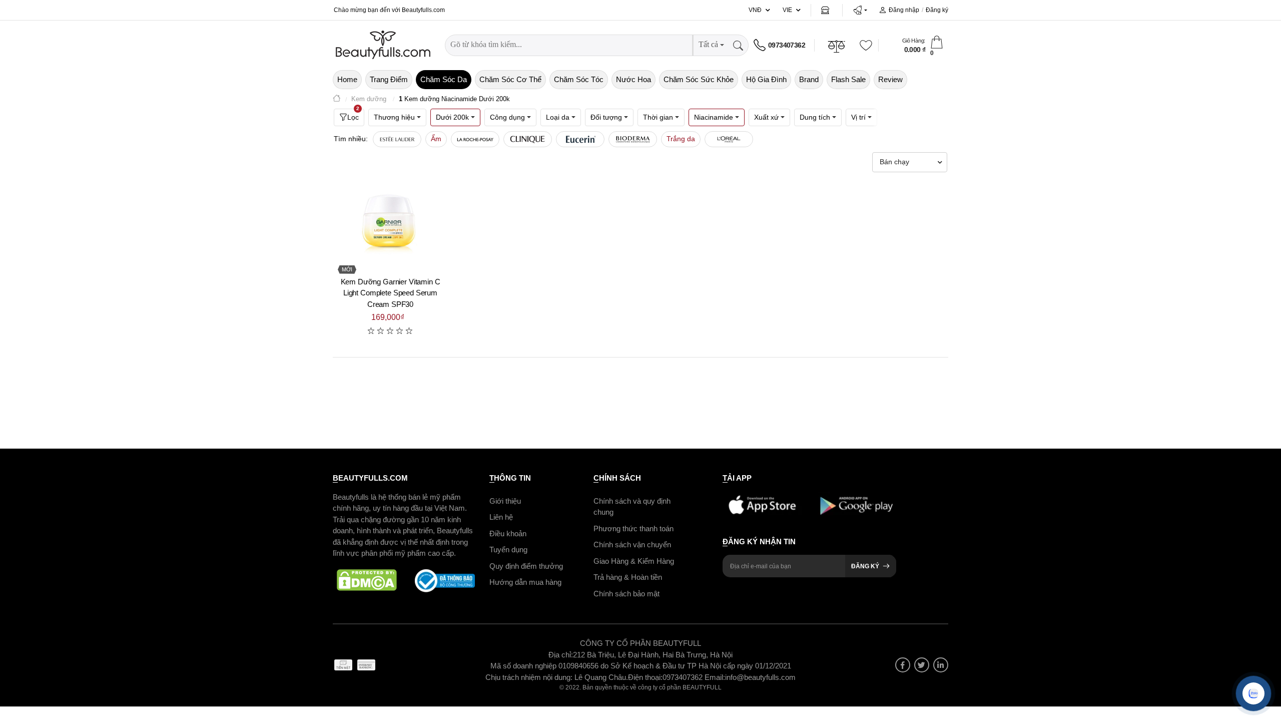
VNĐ (755, 10)
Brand (809, 79)
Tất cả (708, 44)
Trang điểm (389, 79)
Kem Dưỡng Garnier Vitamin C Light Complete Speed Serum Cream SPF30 (390, 292)
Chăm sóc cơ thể (510, 79)
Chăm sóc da (443, 79)
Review (890, 79)
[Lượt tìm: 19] (580, 139)
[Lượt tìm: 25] (475, 139)
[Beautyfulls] (337, 99)
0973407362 (786, 45)
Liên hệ (501, 517)
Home (347, 79)
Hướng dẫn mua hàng (525, 582)
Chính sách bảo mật (626, 593)
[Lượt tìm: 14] (729, 139)
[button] (860, 10)
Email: (715, 677)
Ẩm (436, 139)
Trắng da (681, 139)
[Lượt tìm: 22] (527, 139)
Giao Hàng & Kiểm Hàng (633, 561)
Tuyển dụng (508, 549)
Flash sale (848, 79)
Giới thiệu (505, 501)
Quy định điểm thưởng (526, 566)
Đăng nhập (904, 10)
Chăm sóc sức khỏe (699, 79)
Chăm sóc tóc (578, 79)
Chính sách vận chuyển (632, 544)
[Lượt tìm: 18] (632, 139)
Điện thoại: (645, 677)
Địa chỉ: (560, 654)
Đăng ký (937, 10)
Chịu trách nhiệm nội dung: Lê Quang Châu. (556, 677)
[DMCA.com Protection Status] (367, 580)
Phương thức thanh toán (633, 528)
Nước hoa (633, 79)
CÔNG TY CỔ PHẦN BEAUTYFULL (640, 643)
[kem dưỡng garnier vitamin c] (390, 223)
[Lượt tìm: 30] (397, 139)
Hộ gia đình (766, 79)
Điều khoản (507, 533)
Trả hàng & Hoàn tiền (627, 577)
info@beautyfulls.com (760, 677)
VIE (787, 10)
